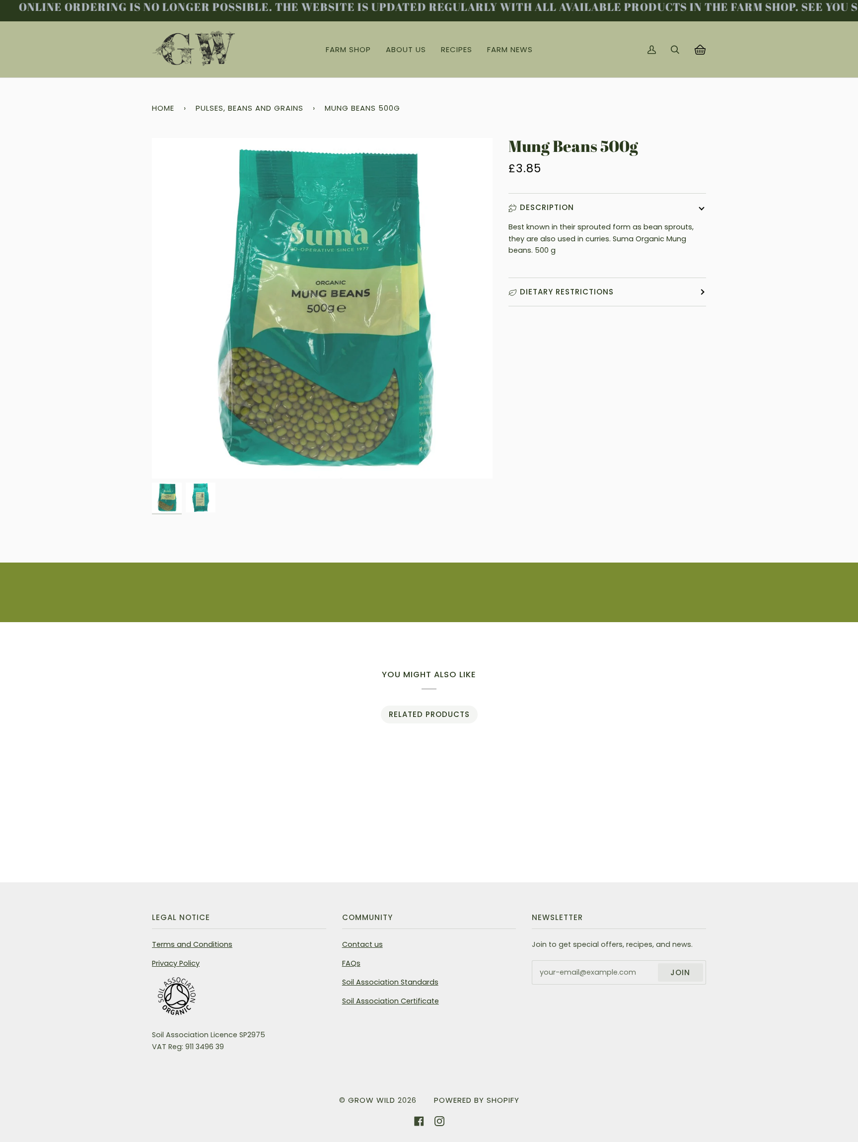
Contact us (362, 944)
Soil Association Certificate (390, 1001)
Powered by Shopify (476, 1100)
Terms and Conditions (192, 944)
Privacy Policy (176, 963)
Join (680, 972)
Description (547, 207)
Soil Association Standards (390, 982)
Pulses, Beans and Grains (249, 108)
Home (163, 108)
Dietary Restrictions (567, 291)
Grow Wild (371, 1100)
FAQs (351, 963)
